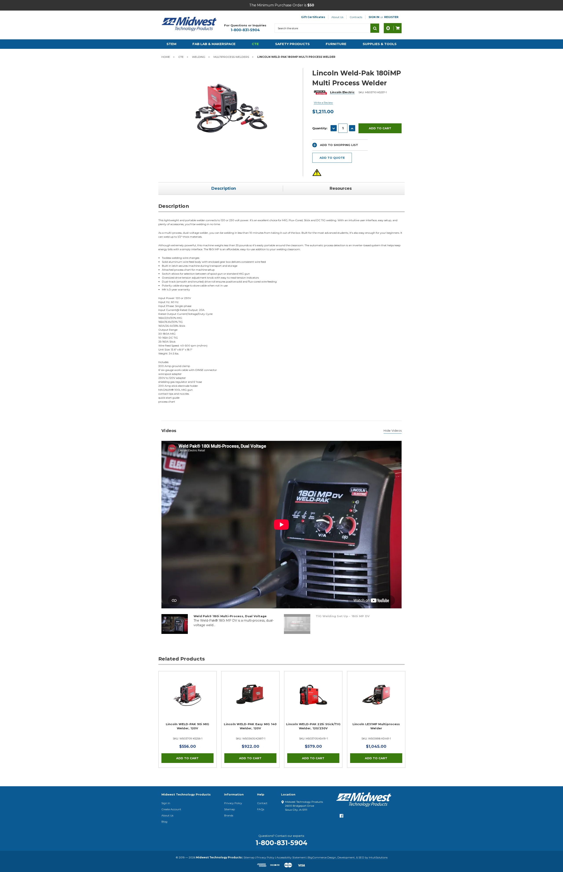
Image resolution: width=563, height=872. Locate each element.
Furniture (336, 44)
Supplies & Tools (380, 44)
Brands (228, 815)
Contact (262, 803)
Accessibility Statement (291, 857)
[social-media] (341, 817)
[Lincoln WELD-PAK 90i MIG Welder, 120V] (187, 700)
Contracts (356, 17)
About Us (337, 17)
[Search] (374, 28)
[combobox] (322, 28)
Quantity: (319, 128)
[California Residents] (317, 172)
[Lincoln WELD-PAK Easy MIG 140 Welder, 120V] (250, 700)
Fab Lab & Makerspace (214, 44)
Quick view (187, 695)
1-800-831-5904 (245, 30)
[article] (187, 719)
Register (391, 17)
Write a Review (323, 102)
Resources (341, 188)
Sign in (374, 17)
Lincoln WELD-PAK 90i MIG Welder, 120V (187, 726)
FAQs (260, 809)
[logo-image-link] (189, 24)
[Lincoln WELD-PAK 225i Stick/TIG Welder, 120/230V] (313, 700)
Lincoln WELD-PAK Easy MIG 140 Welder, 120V (250, 726)
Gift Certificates (313, 17)
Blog (164, 821)
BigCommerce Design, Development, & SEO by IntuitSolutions (348, 857)
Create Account (171, 809)
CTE (255, 44)
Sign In (165, 803)
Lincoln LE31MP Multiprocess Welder (376, 726)
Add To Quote (332, 157)
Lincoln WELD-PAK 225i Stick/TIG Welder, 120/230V (313, 726)
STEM (171, 44)
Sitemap (229, 809)
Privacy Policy (233, 803)
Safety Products (292, 44)
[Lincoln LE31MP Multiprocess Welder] (376, 700)
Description (223, 188)
